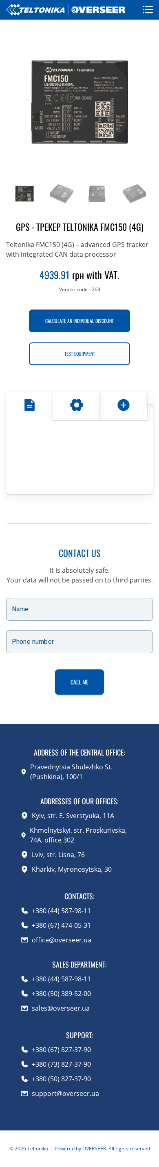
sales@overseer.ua (61, 1008)
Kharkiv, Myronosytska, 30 (72, 869)
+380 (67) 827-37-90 (61, 1049)
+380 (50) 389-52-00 (61, 993)
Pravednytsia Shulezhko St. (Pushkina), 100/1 (71, 771)
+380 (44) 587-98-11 (61, 910)
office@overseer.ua (61, 939)
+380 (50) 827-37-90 (61, 1078)
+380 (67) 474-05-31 (61, 925)
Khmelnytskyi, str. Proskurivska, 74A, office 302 (78, 835)
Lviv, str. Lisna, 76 (58, 854)
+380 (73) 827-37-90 (61, 1064)
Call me (79, 682)
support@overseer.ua (65, 1093)
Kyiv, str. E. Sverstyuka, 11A (73, 815)
